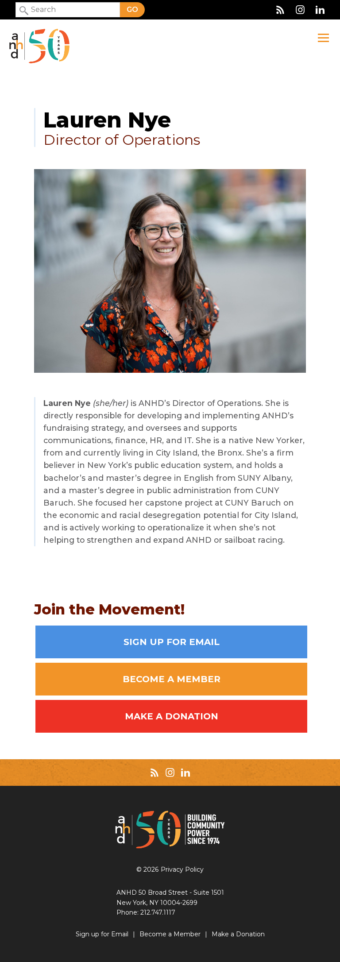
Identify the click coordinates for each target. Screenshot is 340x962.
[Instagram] (300, 9)
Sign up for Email (172, 642)
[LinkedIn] (320, 9)
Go (132, 9)
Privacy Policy (182, 869)
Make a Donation (171, 716)
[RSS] (280, 9)
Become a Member (171, 679)
